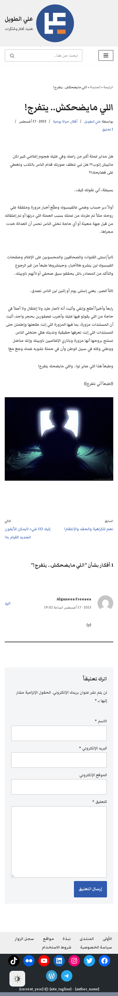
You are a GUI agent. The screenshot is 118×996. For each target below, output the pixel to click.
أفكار (74, 121)
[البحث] (12, 55)
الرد (7, 603)
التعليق (99, 802)
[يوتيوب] (44, 960)
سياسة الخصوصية (96, 947)
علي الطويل (92, 121)
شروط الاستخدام (56, 947)
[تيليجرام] (66, 976)
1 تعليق (107, 129)
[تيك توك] (14, 960)
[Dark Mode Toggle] (17, 979)
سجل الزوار (24, 939)
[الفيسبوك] (104, 960)
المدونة (95, 87)
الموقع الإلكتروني (93, 775)
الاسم (101, 721)
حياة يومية (61, 121)
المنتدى (87, 939)
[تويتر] (89, 960)
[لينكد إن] (59, 960)
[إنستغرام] (74, 960)
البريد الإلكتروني (93, 748)
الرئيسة (108, 87)
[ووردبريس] (51, 976)
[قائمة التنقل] (105, 55)
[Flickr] (29, 960)
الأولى (107, 939)
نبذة (67, 939)
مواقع (48, 939)
